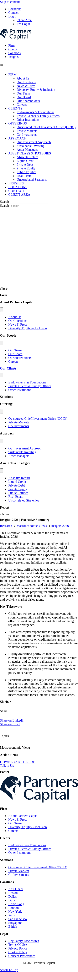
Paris (11, 915)
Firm (11, 45)
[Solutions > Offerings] (1, 411)
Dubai (12, 900)
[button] (9, 970)
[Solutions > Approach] (1, 441)
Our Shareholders (19, 358)
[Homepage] (39, 801)
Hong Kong (16, 904)
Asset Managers (18, 456)
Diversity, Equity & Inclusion (27, 328)
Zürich (12, 926)
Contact (13, 12)
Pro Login (23, 24)
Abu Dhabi (15, 889)
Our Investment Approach (25, 448)
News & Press (17, 324)
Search (5, 205)
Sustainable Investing (22, 452)
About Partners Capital (23, 816)
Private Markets (18, 422)
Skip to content (10, 2)
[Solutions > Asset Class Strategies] (1, 470)
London (13, 908)
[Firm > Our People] (1, 343)
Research (6, 526)
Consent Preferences (21, 956)
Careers (13, 361)
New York (15, 911)
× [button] (1, 67)
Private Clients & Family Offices (29, 386)
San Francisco (17, 919)
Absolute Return (19, 478)
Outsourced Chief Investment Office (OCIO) (37, 418)
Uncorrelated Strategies (23, 500)
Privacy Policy (17, 948)
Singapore (15, 923)
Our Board (15, 354)
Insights (13, 56)
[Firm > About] (1, 309)
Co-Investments (18, 426)
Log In (12, 16)
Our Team (15, 350)
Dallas (12, 896)
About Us (14, 317)
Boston (13, 893)
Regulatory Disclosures (23, 941)
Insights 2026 (60, 526)
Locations (14, 9)
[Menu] (1, 65)
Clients (12, 49)
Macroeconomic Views (31, 526)
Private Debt (16, 485)
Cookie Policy (17, 952)
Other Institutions (19, 390)
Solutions (14, 53)
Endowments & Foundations (27, 382)
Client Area (24, 20)
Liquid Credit (17, 481)
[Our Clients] (1, 375)
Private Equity (17, 489)
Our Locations (17, 320)
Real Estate (15, 496)
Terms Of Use (17, 944)
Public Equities (18, 493)
